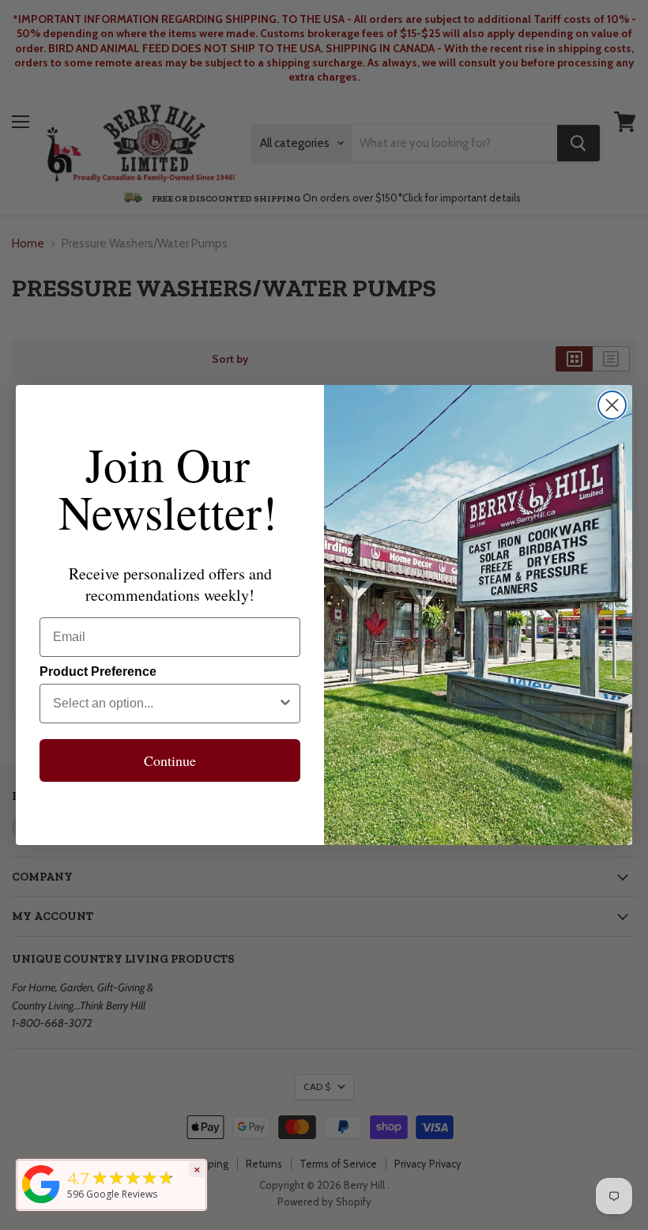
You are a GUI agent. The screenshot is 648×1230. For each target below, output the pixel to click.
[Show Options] (285, 704)
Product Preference (98, 671)
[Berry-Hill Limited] (41, 1203)
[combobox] (165, 704)
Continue (170, 760)
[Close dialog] (612, 405)
